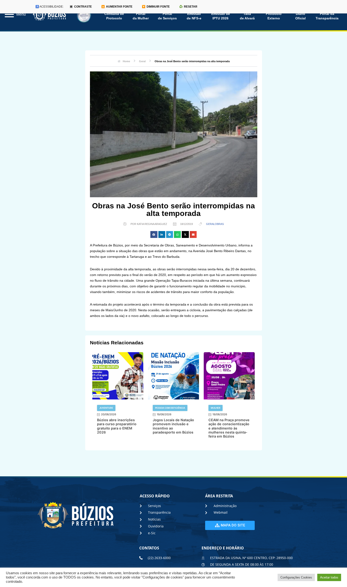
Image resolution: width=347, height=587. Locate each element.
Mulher (215, 408)
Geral (210, 224)
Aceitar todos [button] (329, 577)
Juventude (106, 408)
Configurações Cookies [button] (296, 577)
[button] (153, 234)
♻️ (188, 6)
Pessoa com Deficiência (170, 408)
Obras (219, 224)
